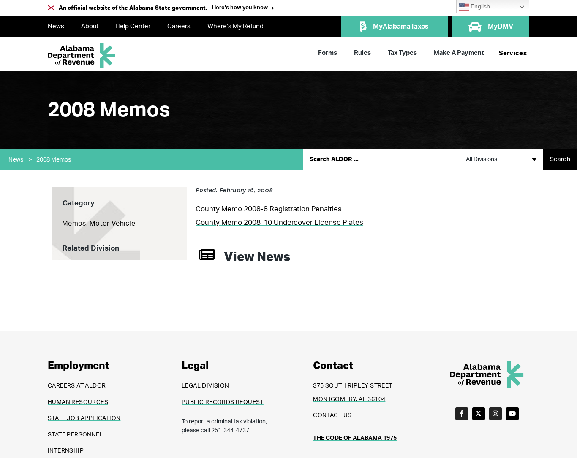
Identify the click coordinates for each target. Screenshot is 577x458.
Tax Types (402, 53)
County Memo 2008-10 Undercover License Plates (279, 222)
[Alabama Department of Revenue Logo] (81, 55)
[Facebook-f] (461, 413)
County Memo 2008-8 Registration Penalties (269, 209)
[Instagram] (495, 413)
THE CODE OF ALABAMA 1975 (355, 438)
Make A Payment (459, 53)
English (479, 6)
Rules (362, 53)
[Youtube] (512, 413)
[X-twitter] (478, 413)
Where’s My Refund (235, 26)
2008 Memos (53, 160)
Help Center (132, 26)
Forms (327, 53)
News (56, 26)
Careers (179, 26)
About (89, 26)
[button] (243, 8)
